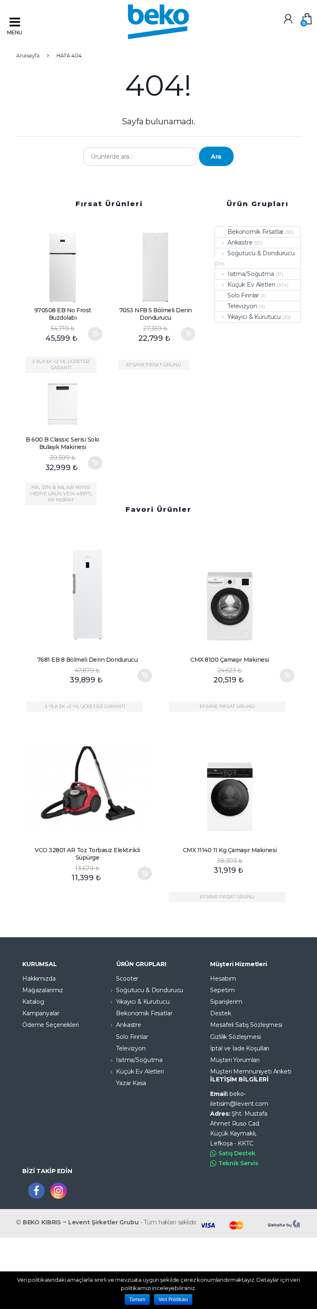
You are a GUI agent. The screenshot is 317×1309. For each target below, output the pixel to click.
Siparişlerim (226, 1001)
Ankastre (240, 242)
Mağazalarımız (42, 990)
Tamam (137, 1299)
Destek (220, 1013)
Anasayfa (28, 55)
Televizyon (242, 306)
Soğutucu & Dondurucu (261, 253)
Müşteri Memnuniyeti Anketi (250, 1071)
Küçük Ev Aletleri (251, 284)
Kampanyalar (40, 1013)
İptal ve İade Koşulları (239, 1048)
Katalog (33, 1001)
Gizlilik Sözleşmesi (235, 1037)
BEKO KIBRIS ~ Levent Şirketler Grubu (81, 1222)
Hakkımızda (39, 978)
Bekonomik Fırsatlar (255, 231)
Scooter (127, 978)
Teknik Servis (238, 1163)
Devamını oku (286, 866)
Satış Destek (236, 1153)
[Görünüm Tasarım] (284, 1224)
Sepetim (222, 990)
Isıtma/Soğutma (250, 274)
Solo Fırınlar (243, 295)
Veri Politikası (173, 1299)
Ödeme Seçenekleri (50, 1025)
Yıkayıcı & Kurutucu (254, 317)
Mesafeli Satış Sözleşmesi (246, 1025)
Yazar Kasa (131, 1083)
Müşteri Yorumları (235, 1060)
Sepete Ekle (95, 334)
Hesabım (223, 978)
